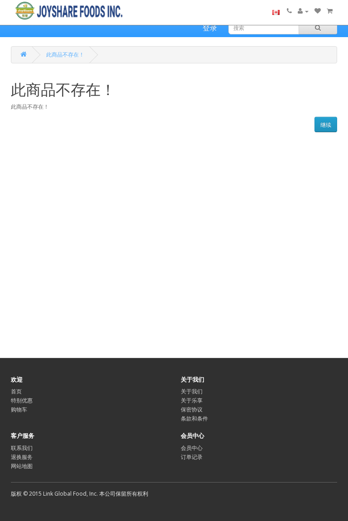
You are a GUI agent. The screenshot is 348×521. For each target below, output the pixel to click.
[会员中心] (303, 11)
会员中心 (192, 448)
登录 (210, 28)
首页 (16, 391)
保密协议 (192, 409)
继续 (325, 125)
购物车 (19, 409)
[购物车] (330, 11)
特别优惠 (22, 400)
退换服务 (22, 457)
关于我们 (192, 391)
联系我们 (22, 448)
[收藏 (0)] (317, 11)
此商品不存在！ (65, 54)
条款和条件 (194, 418)
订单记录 (192, 457)
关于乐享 (192, 400)
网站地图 (22, 466)
